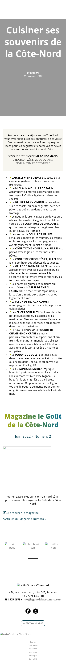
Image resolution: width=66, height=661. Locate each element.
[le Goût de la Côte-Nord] (15, 634)
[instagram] (35, 611)
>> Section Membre (33, 623)
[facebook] (28, 611)
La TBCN (33, 659)
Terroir (33, 642)
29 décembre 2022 (33, 76)
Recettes (33, 648)
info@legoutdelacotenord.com (42, 599)
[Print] (12, 545)
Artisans (33, 652)
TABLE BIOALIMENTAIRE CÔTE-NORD (34, 161)
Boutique (33, 655)
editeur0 (34, 72)
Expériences (33, 645)
